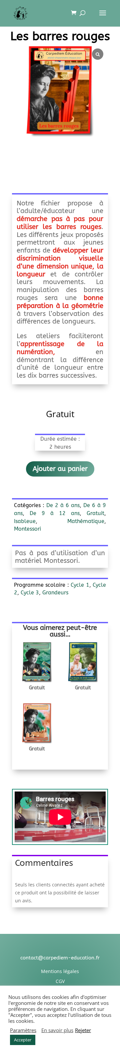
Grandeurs (55, 592)
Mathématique (85, 521)
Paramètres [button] (23, 1030)
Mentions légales (60, 971)
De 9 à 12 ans (55, 513)
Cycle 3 (30, 592)
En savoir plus (57, 1030)
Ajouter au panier (60, 469)
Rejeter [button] (83, 1030)
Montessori (27, 529)
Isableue (25, 521)
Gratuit (95, 513)
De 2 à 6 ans (63, 505)
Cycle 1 (80, 585)
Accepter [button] (22, 1040)
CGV (60, 981)
